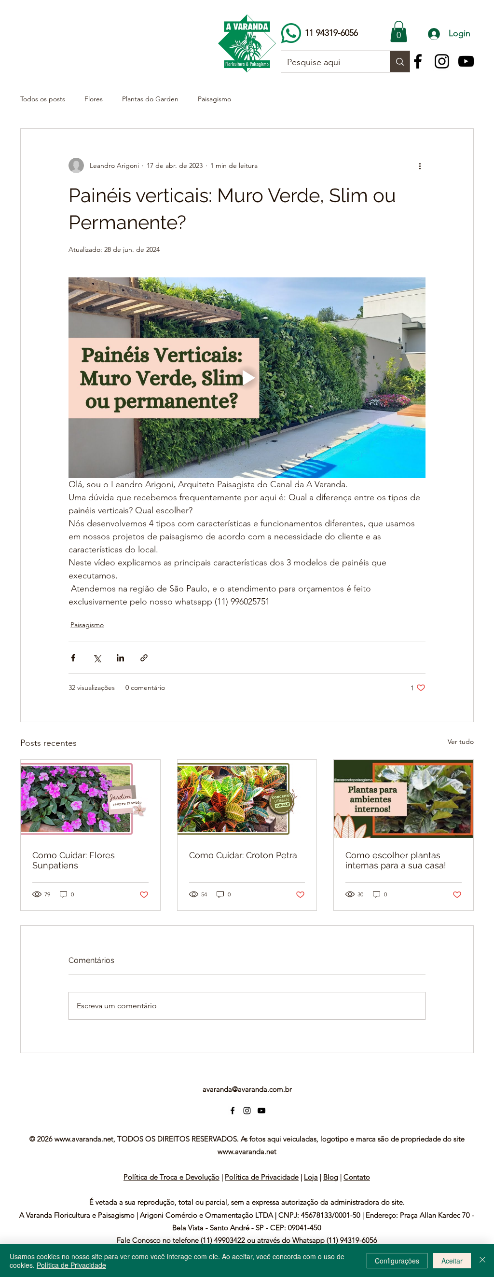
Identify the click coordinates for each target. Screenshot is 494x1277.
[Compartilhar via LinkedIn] (120, 657)
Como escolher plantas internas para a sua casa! (395, 860)
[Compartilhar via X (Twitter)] (96, 657)
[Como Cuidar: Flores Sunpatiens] (90, 799)
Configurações (397, 1260)
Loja (311, 1176)
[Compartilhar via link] (144, 657)
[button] (399, 31)
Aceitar (452, 1260)
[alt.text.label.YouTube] (466, 61)
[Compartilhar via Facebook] (73, 657)
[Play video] (247, 377)
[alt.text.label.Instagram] (442, 61)
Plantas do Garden (150, 99)
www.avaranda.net (84, 1138)
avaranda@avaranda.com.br (247, 1089)
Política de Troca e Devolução (172, 1176)
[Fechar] (482, 1260)
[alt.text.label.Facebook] (417, 61)
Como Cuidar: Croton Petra (243, 855)
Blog (330, 1176)
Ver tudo (461, 741)
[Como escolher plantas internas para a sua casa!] (403, 799)
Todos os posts (42, 99)
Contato (356, 1176)
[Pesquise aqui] (400, 61)
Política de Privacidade (262, 1176)
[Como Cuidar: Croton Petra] (247, 799)
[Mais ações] (419, 165)
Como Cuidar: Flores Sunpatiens (73, 860)
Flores (93, 99)
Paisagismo (214, 99)
